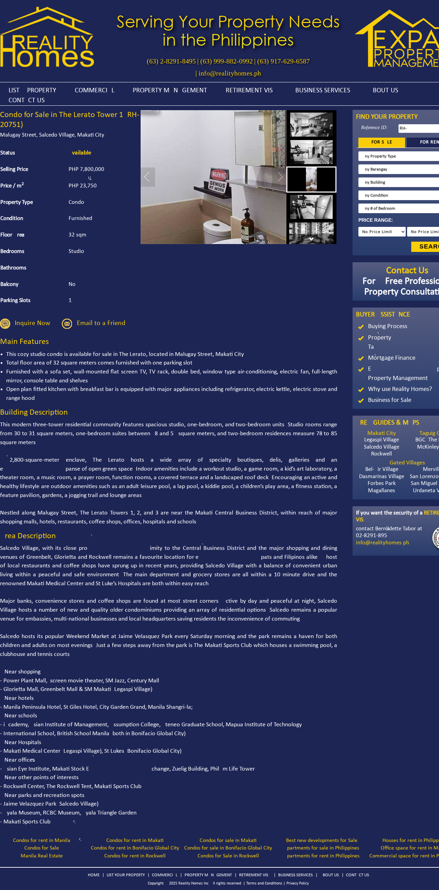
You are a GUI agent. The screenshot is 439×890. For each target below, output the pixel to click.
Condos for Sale (41, 848)
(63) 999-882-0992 (226, 61)
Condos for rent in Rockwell (135, 856)
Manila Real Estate (42, 856)
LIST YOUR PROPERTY (126, 875)
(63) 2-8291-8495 (171, 61)
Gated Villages (407, 463)
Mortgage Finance (391, 358)
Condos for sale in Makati (228, 840)
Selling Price (14, 169)
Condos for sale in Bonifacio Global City (228, 848)
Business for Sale (389, 400)
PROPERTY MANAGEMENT (170, 90)
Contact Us (407, 271)
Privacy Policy (297, 883)
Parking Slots (15, 300)
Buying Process (387, 326)
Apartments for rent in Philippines (321, 856)
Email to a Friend (101, 323)
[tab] (381, 143)
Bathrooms (13, 268)
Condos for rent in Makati (135, 840)
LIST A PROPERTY (32, 90)
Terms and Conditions (264, 883)
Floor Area (12, 235)
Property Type (16, 202)
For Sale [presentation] (381, 142)
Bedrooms (12, 251)
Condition (11, 218)
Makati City (381, 433)
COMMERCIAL (94, 90)
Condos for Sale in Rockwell (228, 856)
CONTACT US (27, 100)
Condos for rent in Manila (41, 840)
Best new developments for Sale (321, 840)
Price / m (12, 185)
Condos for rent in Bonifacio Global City (135, 848)
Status (7, 153)
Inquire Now (32, 323)
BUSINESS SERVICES (322, 90)
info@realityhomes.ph (230, 73)
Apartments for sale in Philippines (321, 848)
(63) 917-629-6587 (283, 61)
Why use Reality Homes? (400, 389)
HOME (93, 875)
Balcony (9, 284)
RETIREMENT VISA (251, 90)
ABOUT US (383, 90)
